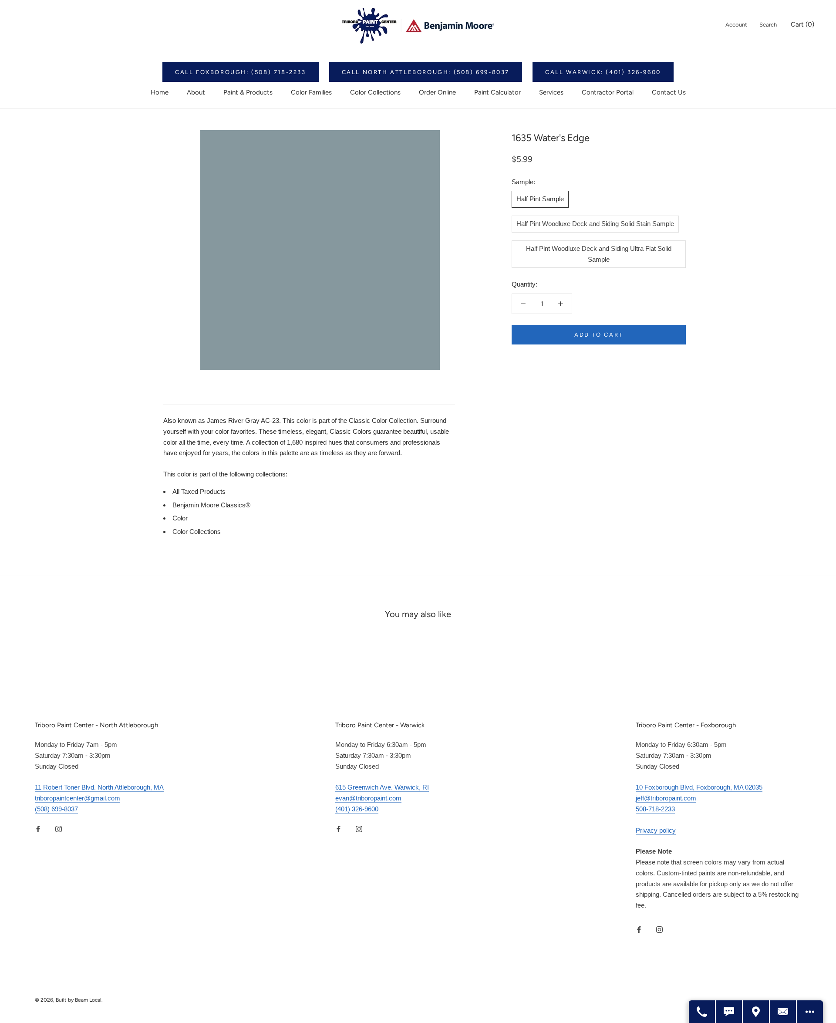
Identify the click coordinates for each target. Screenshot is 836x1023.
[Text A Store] (729, 1011)
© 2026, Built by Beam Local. (69, 1000)
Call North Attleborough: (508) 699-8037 (425, 72)
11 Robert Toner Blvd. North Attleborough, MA (99, 787)
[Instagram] (58, 829)
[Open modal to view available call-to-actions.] (810, 1011)
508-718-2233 (655, 809)
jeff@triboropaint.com (666, 798)
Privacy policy (656, 830)
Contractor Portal (608, 92)
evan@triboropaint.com (368, 798)
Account (736, 24)
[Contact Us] (783, 1011)
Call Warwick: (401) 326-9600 (603, 72)
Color (180, 518)
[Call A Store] (702, 1011)
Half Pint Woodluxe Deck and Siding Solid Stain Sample (595, 223)
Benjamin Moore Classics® (211, 505)
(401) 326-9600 (356, 809)
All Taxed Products (199, 491)
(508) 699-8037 (56, 809)
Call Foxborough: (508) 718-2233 (240, 72)
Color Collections (375, 92)
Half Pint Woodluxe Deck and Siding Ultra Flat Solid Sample (598, 254)
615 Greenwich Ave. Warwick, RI (382, 787)
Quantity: (524, 284)
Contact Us (669, 92)
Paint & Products (248, 92)
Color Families (311, 92)
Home (160, 92)
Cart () (802, 24)
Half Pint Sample (540, 199)
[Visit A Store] (756, 1011)
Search (768, 24)
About (196, 92)
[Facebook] (38, 829)
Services (551, 92)
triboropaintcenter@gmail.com (77, 798)
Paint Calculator (497, 92)
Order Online (437, 92)
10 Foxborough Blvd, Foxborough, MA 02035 (699, 787)
